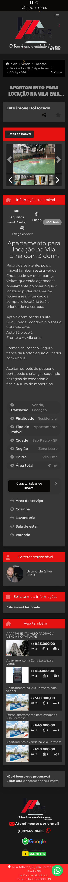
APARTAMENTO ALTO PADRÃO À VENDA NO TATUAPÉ (30, 635)
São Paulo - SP (19, 68)
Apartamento (43, 68)
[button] (10, 160)
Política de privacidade (34, 875)
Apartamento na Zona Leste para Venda (29, 662)
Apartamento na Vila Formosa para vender (31, 689)
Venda (25, 64)
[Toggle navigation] (57, 16)
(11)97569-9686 (36, 8)
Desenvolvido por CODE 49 (34, 878)
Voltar (57, 72)
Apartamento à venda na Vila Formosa (34, 742)
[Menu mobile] (34, 33)
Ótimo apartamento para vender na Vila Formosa (31, 716)
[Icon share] (31, 2)
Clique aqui (14, 781)
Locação (40, 64)
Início (13, 64)
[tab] (19, 134)
